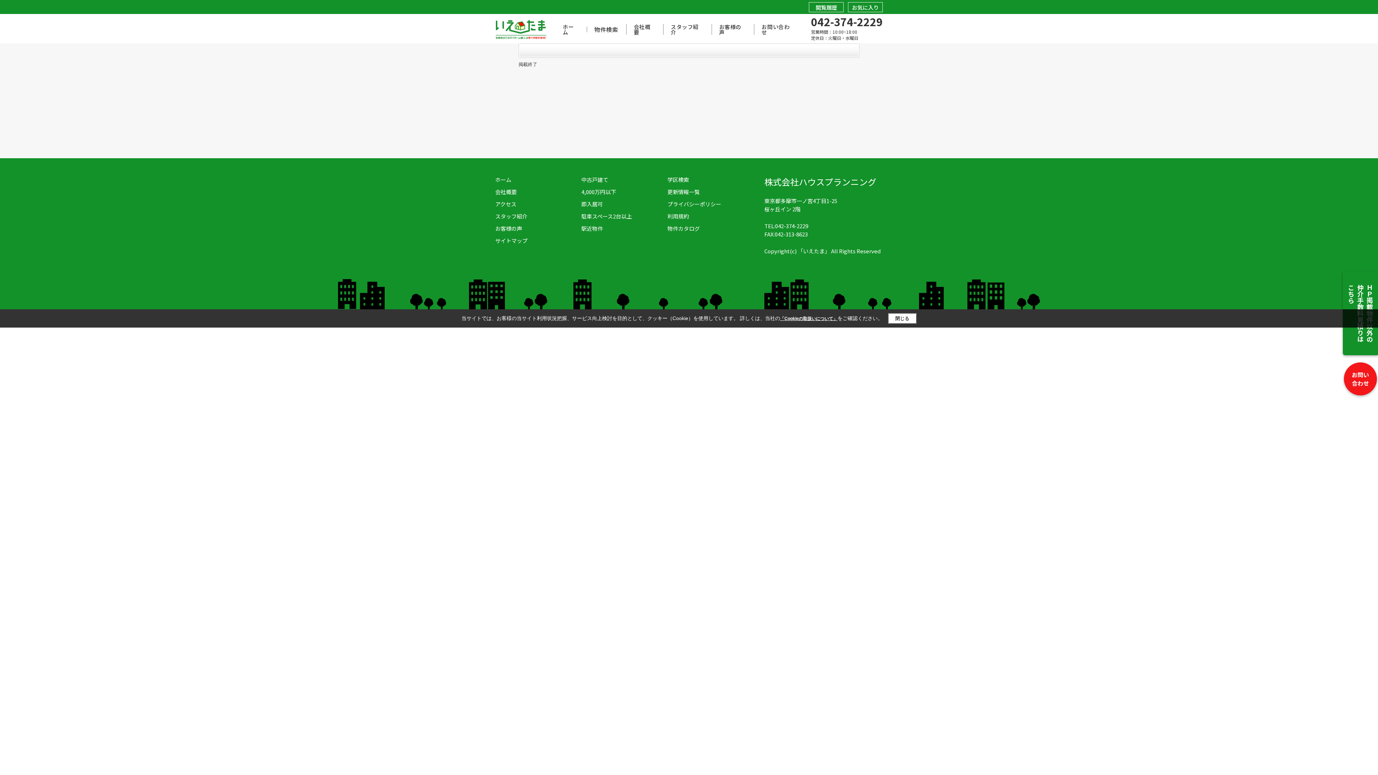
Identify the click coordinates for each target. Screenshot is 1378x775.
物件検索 (606, 29)
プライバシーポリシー (694, 204)
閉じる (902, 318)
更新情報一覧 (683, 192)
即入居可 (592, 204)
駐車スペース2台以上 (606, 216)
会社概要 (642, 29)
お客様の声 (730, 29)
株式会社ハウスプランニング (820, 181)
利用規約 (678, 216)
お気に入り (865, 7)
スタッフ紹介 (685, 29)
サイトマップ (511, 240)
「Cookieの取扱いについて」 (809, 318)
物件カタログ (683, 228)
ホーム (568, 29)
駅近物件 (592, 228)
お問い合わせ (1360, 379)
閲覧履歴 (826, 7)
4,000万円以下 (598, 192)
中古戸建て (594, 179)
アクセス (505, 204)
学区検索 (678, 179)
